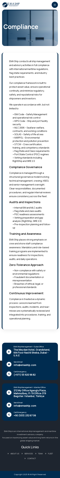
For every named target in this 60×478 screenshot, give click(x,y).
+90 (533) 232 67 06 (25, 415)
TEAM (40, 453)
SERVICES (28, 453)
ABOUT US (14, 453)
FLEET (50, 453)
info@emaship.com (25, 365)
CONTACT (31, 458)
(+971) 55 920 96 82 (25, 374)
